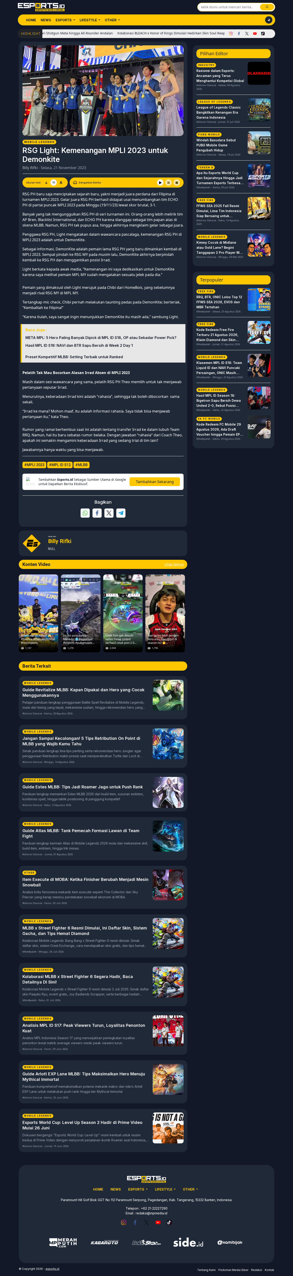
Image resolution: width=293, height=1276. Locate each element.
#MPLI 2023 (34, 465)
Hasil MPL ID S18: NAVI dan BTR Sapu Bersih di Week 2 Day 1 (79, 345)
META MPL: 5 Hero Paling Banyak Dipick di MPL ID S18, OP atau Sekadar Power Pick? (100, 337)
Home (31, 20)
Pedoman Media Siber (233, 1270)
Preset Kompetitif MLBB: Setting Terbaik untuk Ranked (74, 357)
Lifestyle (89, 20)
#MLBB (81, 465)
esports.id (52, 1269)
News (46, 20)
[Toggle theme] (268, 20)
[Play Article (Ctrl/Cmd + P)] (160, 182)
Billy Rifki (30, 167)
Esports (64, 20)
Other (111, 20)
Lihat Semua (174, 564)
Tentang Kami (206, 1270)
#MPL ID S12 (60, 465)
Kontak (269, 1270)
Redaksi (256, 1270)
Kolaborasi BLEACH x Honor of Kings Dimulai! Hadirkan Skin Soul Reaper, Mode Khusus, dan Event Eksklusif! (173, 33)
